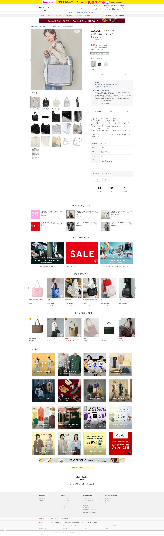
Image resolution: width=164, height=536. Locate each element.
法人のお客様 (86, 507)
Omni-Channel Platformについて (91, 512)
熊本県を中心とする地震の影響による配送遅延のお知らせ (82, 12)
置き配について (107, 180)
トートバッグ (56, 26)
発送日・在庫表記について (96, 180)
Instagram (107, 502)
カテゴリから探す (65, 503)
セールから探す (65, 505)
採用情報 (78, 532)
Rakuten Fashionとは (88, 500)
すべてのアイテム (65, 507)
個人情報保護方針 (48, 532)
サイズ (112, 111)
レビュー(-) (126, 111)
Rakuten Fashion (34, 26)
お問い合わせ (86, 505)
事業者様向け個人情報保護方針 (59, 532)
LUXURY (41, 500)
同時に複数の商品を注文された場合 (98, 182)
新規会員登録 (108, 498)
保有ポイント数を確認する (112, 526)
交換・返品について (116, 180)
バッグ (50, 26)
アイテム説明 (97, 111)
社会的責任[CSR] (71, 532)
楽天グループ (114, 5)
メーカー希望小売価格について (113, 182)
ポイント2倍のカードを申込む (91, 526)
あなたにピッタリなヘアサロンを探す (47, 526)
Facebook (107, 500)
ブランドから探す (65, 498)
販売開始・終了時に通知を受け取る (103, 87)
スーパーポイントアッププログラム (91, 498)
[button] (56, 60)
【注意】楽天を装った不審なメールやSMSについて (82, 467)
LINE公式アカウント (110, 505)
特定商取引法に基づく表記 (89, 510)
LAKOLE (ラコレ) (43, 26)
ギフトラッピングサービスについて (103, 174)
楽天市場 (122, 5)
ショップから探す (65, 500)
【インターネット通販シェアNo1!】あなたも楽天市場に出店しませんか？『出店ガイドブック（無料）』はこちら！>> (75, 522)
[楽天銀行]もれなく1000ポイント (101, 5)
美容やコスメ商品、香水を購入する (70, 526)
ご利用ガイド (86, 503)
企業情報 (41, 532)
